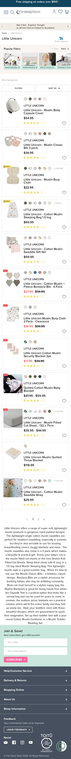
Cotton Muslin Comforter (27, 619)
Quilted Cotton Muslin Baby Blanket (42, 389)
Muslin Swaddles (11, 67)
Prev (3, 26)
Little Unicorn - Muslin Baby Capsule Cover (42, 111)
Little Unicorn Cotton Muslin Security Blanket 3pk (42, 354)
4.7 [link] (42, 296)
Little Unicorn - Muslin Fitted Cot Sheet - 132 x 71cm (42, 424)
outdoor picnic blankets (34, 600)
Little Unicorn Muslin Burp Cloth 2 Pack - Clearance (45, 320)
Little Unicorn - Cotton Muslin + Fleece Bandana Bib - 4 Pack (44, 285)
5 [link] (41, 192)
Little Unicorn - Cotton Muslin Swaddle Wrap (43, 493)
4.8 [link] (43, 157)
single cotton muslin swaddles (42, 536)
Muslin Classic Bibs (31, 574)
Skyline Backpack (15, 589)
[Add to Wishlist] (64, 124)
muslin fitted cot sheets (23, 558)
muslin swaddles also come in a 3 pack (27, 551)
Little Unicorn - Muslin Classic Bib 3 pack (43, 146)
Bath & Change (45, 67)
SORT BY (52, 88)
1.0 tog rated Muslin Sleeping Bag (26, 566)
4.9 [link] (43, 123)
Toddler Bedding (29, 67)
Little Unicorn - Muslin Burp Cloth (42, 181)
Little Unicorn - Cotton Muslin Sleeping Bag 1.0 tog (43, 215)
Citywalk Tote (17, 593)
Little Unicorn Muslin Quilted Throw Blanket (43, 458)
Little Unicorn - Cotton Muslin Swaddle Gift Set (43, 250)
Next (68, 26)
